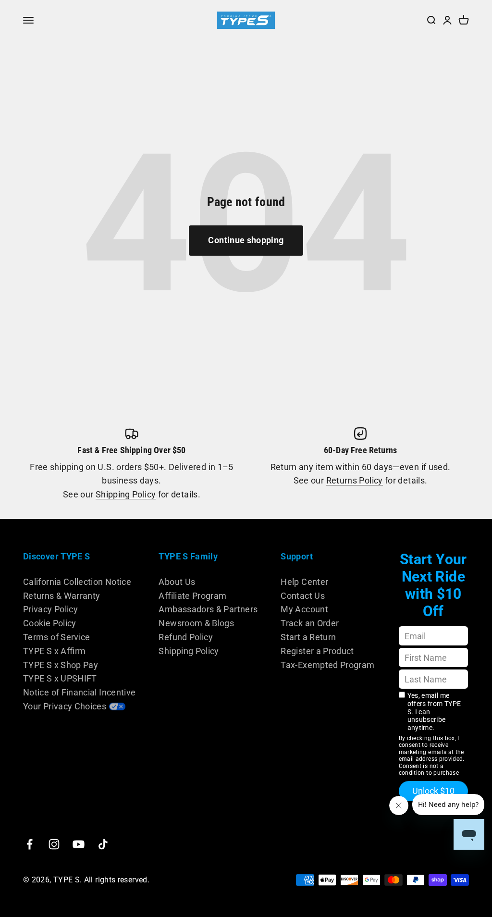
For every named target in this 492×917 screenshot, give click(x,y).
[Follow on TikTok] (103, 844)
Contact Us (303, 596)
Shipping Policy (126, 494)
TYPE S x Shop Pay (60, 665)
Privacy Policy (50, 609)
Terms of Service (56, 637)
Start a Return (308, 637)
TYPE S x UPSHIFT (60, 678)
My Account (304, 609)
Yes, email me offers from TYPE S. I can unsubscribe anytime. (434, 711)
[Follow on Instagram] (54, 844)
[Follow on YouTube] (78, 844)
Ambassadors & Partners (208, 609)
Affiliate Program (192, 596)
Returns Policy (354, 480)
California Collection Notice (77, 582)
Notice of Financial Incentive (79, 692)
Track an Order (310, 623)
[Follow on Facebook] (29, 844)
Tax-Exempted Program (327, 665)
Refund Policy (186, 637)
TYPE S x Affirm (54, 651)
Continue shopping (245, 240)
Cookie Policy (49, 623)
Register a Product (317, 651)
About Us (177, 582)
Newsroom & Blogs (196, 623)
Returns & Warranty (61, 596)
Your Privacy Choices (64, 706)
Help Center (304, 582)
